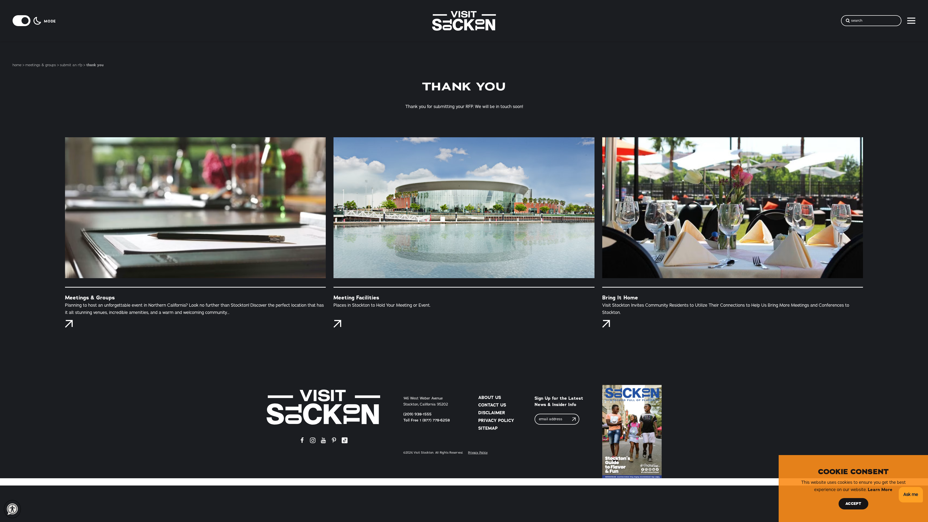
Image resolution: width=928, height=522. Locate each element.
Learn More (880, 490)
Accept (853, 503)
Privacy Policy (496, 420)
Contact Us (492, 405)
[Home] (323, 407)
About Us (489, 397)
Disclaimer (491, 413)
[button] (910, 495)
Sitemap (488, 428)
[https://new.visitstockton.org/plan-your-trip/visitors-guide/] (631, 431)
